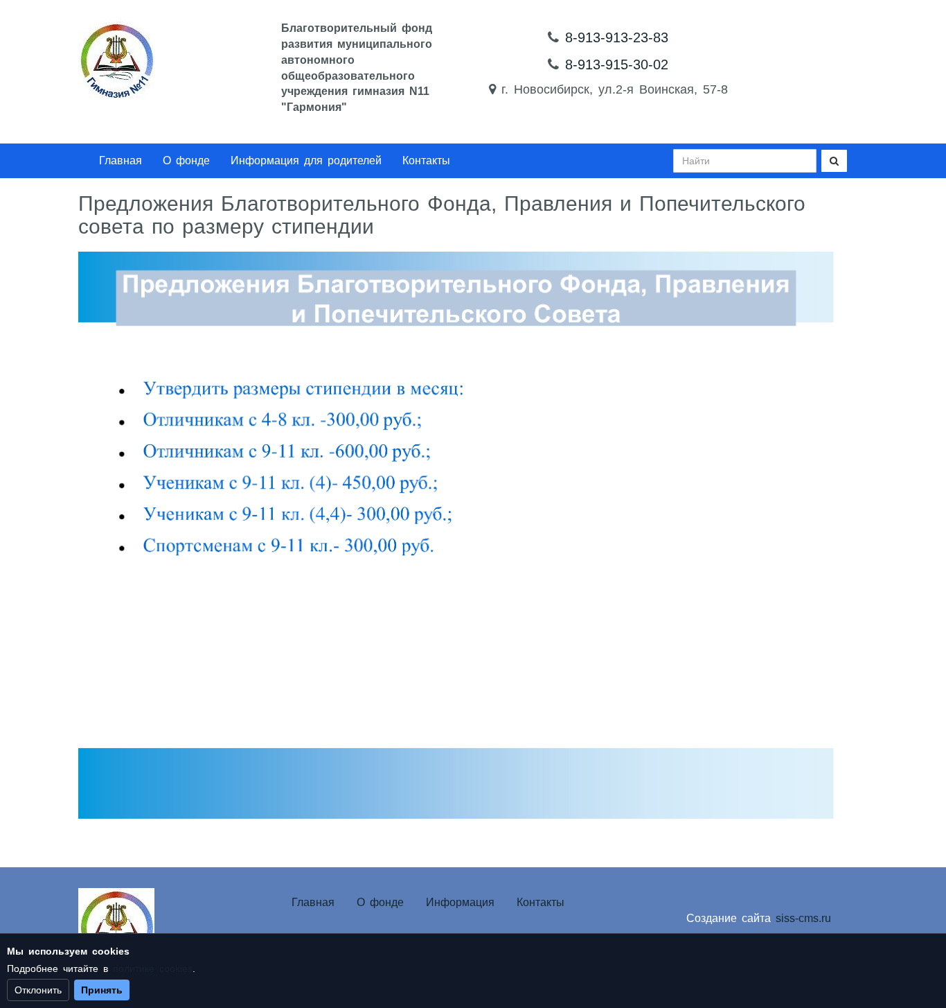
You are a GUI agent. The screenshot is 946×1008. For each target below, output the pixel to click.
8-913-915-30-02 (616, 64)
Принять (102, 990)
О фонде (186, 160)
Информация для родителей (306, 160)
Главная (120, 160)
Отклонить (38, 990)
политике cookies (153, 968)
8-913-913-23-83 (616, 37)
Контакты (426, 160)
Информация (460, 902)
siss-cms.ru (803, 918)
